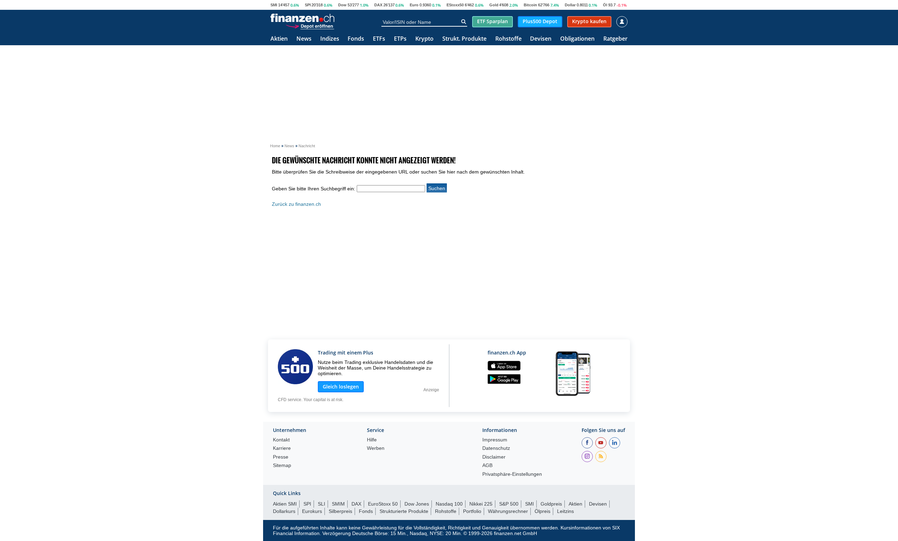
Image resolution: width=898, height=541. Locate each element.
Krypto (424, 39)
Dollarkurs (284, 511)
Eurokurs (312, 511)
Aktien (279, 39)
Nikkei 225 (480, 504)
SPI (308, 5)
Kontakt (281, 439)
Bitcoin (530, 5)
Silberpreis (340, 511)
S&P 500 (508, 504)
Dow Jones (416, 504)
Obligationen (577, 39)
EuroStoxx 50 (383, 504)
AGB (487, 465)
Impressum (494, 439)
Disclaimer (493, 457)
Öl (605, 5)
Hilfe (372, 439)
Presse (280, 457)
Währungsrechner (508, 511)
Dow (342, 5)
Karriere (282, 448)
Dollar (570, 5)
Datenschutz (496, 448)
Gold (493, 5)
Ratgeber (615, 39)
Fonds (356, 39)
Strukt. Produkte (464, 39)
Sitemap (282, 465)
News (303, 39)
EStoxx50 (455, 5)
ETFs (379, 39)
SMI (273, 5)
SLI (321, 504)
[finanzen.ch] (302, 18)
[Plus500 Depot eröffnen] (309, 26)
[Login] (622, 21)
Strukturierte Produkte (404, 511)
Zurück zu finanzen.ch (296, 204)
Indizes (329, 39)
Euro (414, 5)
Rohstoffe (508, 39)
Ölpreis (542, 511)
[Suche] (463, 22)
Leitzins (565, 511)
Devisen (540, 39)
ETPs (400, 39)
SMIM (338, 504)
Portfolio (472, 511)
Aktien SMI (285, 504)
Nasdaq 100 (449, 504)
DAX (378, 5)
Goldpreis (551, 504)
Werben (375, 448)
